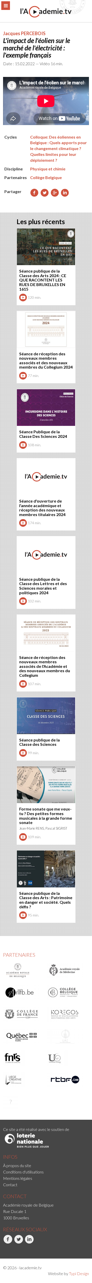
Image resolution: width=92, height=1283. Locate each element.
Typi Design (79, 1273)
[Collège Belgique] (67, 992)
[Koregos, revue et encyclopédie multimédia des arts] (67, 1014)
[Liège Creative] (23, 1079)
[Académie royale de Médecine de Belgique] (67, 970)
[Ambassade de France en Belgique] (23, 1101)
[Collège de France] (23, 1014)
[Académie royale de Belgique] (23, 970)
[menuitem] (46, 1165)
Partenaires (19, 955)
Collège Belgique (46, 177)
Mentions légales (17, 1178)
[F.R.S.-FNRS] (23, 1058)
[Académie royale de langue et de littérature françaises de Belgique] (23, 992)
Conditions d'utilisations (23, 1171)
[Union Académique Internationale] (67, 1036)
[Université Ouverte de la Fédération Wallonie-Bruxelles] (67, 1058)
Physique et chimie (47, 168)
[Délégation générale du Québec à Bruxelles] (23, 1036)
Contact (10, 1184)
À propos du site (17, 1165)
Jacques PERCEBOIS (24, 33)
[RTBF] (67, 1079)
